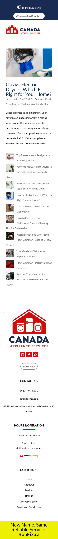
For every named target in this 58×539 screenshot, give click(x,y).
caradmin (13, 99)
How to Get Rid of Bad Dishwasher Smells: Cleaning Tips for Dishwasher (27, 223)
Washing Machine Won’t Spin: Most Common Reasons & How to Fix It (28, 239)
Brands (29, 495)
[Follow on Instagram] (22, 354)
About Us (29, 484)
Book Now (29, 366)
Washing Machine (39, 104)
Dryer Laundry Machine (18, 104)
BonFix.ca (29, 534)
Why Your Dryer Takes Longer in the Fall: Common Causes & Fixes (29, 171)
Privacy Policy (29, 501)
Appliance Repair (43, 99)
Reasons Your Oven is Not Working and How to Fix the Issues (27, 279)
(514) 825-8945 (29, 7)
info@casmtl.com (29, 398)
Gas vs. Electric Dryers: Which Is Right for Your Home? (28, 89)
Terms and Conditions (29, 507)
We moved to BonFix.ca (29, 15)
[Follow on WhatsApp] (35, 354)
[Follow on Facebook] (29, 354)
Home (29, 478)
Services (29, 490)
